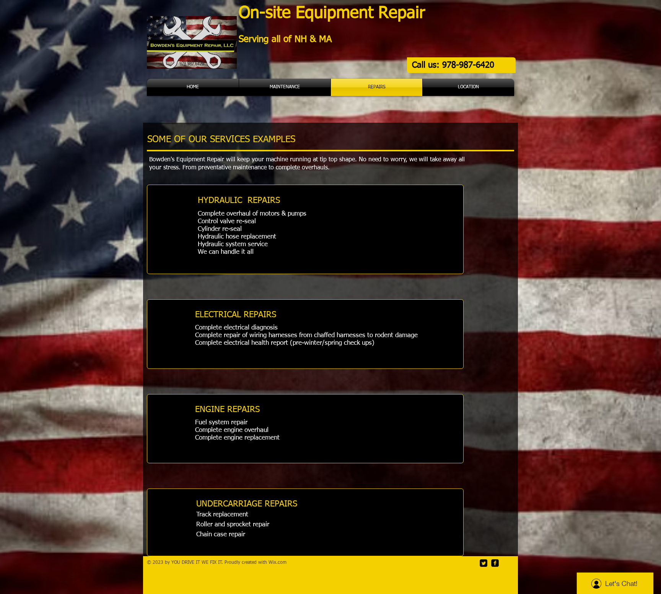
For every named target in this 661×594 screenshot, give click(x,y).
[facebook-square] (495, 563)
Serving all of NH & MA (287, 39)
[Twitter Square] (483, 563)
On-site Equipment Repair (334, 13)
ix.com (280, 562)
